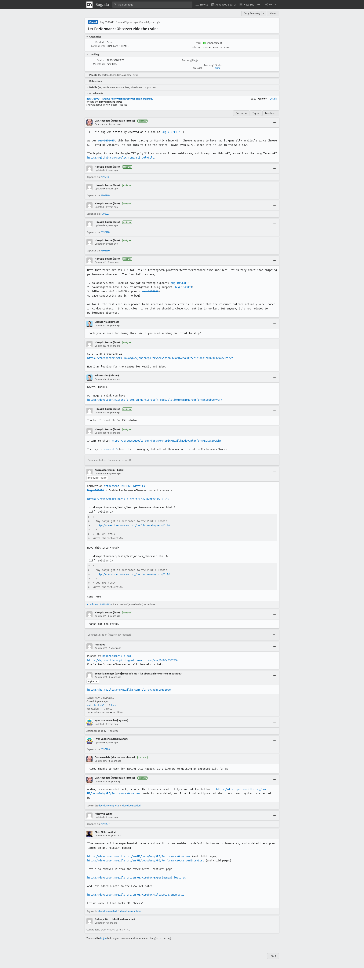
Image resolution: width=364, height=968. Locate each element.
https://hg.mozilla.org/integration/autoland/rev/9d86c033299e (132, 660)
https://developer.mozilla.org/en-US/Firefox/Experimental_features (136, 877)
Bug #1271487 (171, 131)
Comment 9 (100, 616)
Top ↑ (273, 956)
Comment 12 (101, 677)
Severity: (217, 47)
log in (103, 938)
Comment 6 (100, 433)
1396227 (105, 213)
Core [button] (110, 42)
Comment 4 (100, 379)
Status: (101, 60)
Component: (98, 46)
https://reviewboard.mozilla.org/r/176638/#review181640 (128, 498)
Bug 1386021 (107, 22)
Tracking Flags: (190, 60)
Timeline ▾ (271, 113)
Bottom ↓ (241, 113)
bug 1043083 (179, 282)
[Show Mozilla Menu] (89, 5)
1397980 (105, 749)
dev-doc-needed (131, 805)
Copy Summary (252, 13)
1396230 (105, 250)
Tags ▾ (256, 113)
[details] (139, 486)
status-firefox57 (95, 705)
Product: (100, 42)
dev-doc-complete (108, 805)
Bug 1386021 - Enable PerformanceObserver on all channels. (119, 98)
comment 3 (111, 449)
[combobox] (152, 5)
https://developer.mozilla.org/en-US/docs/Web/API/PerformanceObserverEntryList (145, 860)
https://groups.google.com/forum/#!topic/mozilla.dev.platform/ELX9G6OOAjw (166, 440)
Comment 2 (100, 325)
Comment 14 (101, 781)
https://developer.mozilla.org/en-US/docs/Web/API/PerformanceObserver (138, 856)
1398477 (105, 824)
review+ (262, 98)
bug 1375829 (150, 291)
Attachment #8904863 (98, 604)
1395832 (105, 177)
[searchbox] (152, 5)
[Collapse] (274, 122)
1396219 (105, 195)
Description (101, 124)
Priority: (196, 47)
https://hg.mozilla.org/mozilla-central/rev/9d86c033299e (129, 689)
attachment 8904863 (117, 486)
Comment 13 (101, 761)
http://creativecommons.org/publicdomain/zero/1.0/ (133, 525)
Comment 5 (100, 412)
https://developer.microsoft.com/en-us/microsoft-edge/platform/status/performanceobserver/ (154, 399)
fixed (217, 68)
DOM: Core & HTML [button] (118, 46)
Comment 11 (101, 648)
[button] (270, 5)
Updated (99, 170)
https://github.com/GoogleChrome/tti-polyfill (120, 157)
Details (274, 98)
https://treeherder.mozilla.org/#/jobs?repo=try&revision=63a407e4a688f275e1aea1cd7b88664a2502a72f (160, 358)
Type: (198, 43)
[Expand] (274, 460)
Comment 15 (101, 835)
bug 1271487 (106, 140)
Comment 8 (101, 473)
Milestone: (99, 64)
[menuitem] (202, 5)
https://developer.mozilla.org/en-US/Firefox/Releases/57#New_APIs (135, 894)
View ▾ (273, 13)
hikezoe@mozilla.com (116, 655)
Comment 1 (100, 262)
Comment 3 (100, 346)
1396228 (105, 232)
